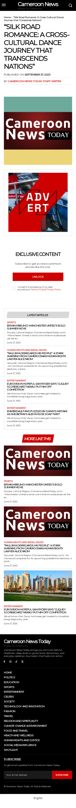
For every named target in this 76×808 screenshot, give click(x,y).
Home (7, 17)
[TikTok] (16, 662)
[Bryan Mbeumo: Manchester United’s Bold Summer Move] (38, 461)
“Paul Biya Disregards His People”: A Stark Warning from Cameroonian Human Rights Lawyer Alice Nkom (36, 356)
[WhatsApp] (35, 89)
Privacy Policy (54, 289)
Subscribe (62, 774)
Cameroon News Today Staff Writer (34, 81)
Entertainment (16, 380)
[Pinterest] (26, 89)
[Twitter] (17, 89)
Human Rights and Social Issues (27, 350)
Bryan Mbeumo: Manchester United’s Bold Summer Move (36, 327)
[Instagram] (10, 662)
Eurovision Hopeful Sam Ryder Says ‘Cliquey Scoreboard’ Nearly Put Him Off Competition (38, 386)
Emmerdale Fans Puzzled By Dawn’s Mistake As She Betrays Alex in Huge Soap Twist (37, 413)
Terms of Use (37, 289)
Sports (11, 322)
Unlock (38, 276)
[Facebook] (8, 89)
